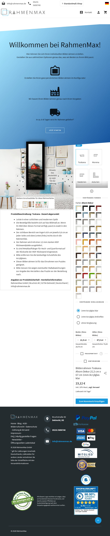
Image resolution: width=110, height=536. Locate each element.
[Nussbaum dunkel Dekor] (92, 255)
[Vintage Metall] (78, 262)
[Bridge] (23, 166)
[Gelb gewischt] (85, 242)
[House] (23, 151)
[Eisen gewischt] (85, 262)
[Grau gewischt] (98, 215)
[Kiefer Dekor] (92, 269)
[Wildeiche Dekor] (98, 289)
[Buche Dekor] (85, 249)
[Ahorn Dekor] (78, 208)
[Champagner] (92, 262)
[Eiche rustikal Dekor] (98, 249)
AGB (25, 423)
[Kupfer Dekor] (78, 276)
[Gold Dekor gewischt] (78, 289)
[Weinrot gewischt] (98, 208)
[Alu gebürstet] (78, 222)
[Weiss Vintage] (78, 296)
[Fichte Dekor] (92, 282)
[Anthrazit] (85, 222)
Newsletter (17, 439)
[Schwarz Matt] (85, 208)
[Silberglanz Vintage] (78, 269)
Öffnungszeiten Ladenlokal (23, 442)
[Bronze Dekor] (85, 269)
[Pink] (78, 242)
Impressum (16, 433)
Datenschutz (31, 426)
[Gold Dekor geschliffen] (98, 282)
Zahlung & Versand (20, 429)
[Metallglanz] (92, 228)
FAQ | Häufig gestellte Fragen (23, 436)
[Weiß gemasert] (85, 228)
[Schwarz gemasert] (78, 215)
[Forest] (23, 156)
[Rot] (85, 276)
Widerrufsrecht (17, 426)
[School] (23, 176)
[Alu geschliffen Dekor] (98, 255)
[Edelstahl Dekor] (85, 282)
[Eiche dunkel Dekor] (78, 255)
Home (13, 423)
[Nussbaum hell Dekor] (85, 255)
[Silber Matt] (92, 222)
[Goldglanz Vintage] (98, 276)
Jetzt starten (55, 130)
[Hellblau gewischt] (85, 215)
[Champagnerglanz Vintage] (78, 282)
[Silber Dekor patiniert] (92, 289)
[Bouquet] (23, 161)
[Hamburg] (23, 171)
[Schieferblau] (92, 235)
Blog (19, 423)
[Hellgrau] (85, 289)
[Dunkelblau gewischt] (85, 235)
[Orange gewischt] (92, 242)
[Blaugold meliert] (78, 235)
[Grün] (92, 276)
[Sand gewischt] (78, 249)
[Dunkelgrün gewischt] (98, 235)
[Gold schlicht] (98, 228)
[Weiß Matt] (98, 222)
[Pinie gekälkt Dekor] (98, 269)
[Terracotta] (98, 242)
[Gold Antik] (98, 262)
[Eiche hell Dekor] (92, 249)
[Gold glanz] (92, 215)
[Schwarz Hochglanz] (92, 208)
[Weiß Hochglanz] (78, 228)
